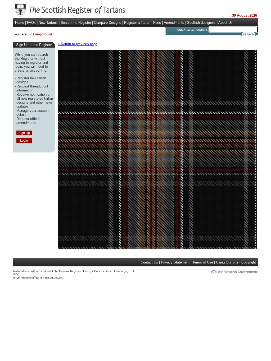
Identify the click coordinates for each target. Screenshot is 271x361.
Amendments (174, 23)
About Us (225, 23)
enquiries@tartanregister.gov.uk (41, 277)
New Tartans (48, 23)
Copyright (248, 262)
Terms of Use (202, 262)
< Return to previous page (77, 44)
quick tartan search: (192, 29)
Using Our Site (227, 262)
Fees (157, 23)
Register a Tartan (137, 23)
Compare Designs (107, 23)
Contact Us (149, 262)
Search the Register (76, 23)
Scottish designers (201, 23)
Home (19, 23)
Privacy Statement (175, 262)
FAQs (31, 23)
